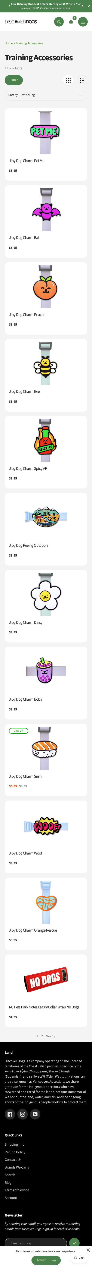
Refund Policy (15, 1152)
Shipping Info (14, 1144)
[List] (82, 80)
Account (11, 1197)
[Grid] (68, 80)
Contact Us (13, 1159)
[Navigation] (83, 22)
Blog (8, 1182)
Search (10, 1175)
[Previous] (9, 6)
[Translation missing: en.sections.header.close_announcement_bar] (89, 6)
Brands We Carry (17, 1167)
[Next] (82, 6)
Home (9, 43)
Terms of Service (17, 1190)
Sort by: (13, 95)
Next (49, 1036)
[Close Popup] (88, 1250)
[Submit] (74, 1243)
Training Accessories (29, 43)
